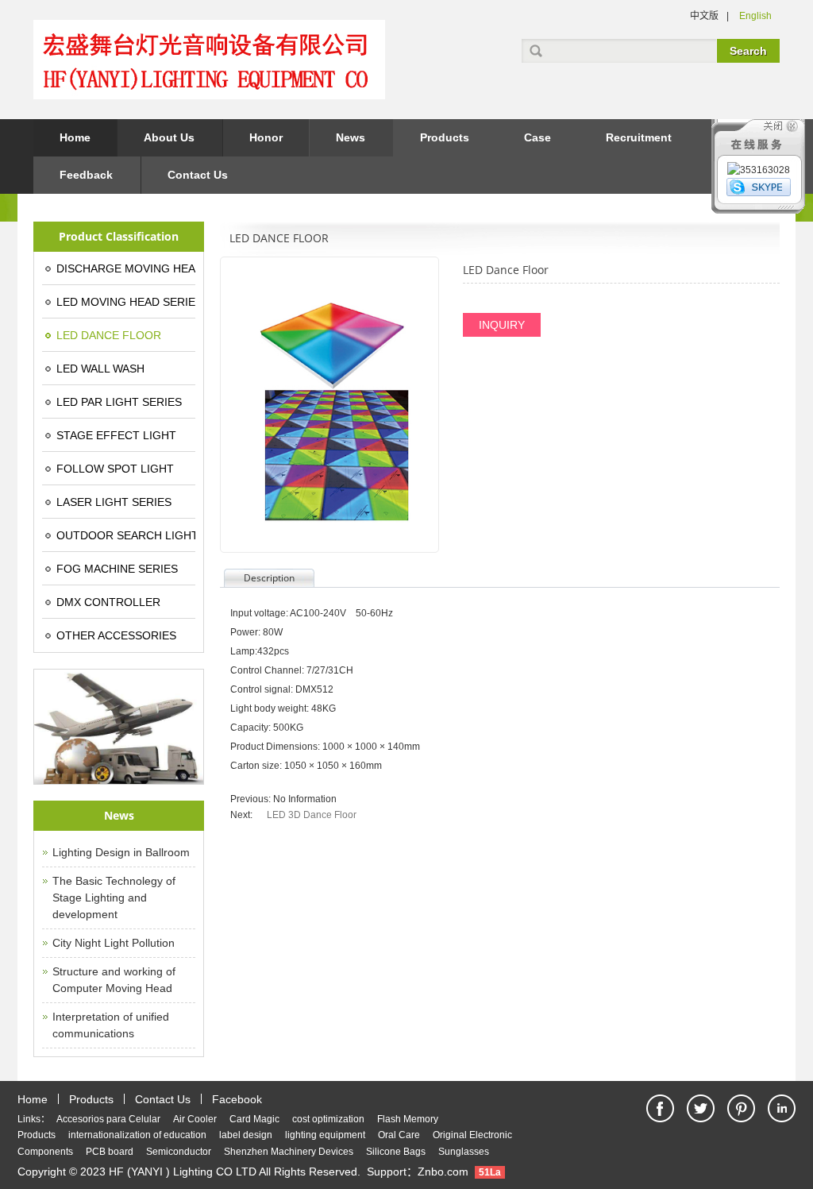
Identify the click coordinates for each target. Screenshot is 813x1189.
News (350, 137)
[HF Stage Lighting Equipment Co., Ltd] (209, 91)
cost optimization (328, 1119)
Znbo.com (443, 1171)
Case (537, 137)
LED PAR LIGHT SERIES (119, 402)
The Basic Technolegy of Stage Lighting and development (113, 897)
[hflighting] (758, 188)
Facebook (237, 1099)
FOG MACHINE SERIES (117, 568)
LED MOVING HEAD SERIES (125, 301)
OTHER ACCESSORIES (116, 635)
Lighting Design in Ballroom (121, 852)
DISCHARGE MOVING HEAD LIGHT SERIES (125, 268)
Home (75, 137)
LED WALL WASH (100, 368)
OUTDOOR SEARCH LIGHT (125, 535)
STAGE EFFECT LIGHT (116, 435)
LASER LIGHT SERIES (113, 502)
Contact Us (198, 174)
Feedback (86, 174)
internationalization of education (137, 1135)
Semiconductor (178, 1151)
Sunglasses (463, 1151)
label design (245, 1135)
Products (444, 137)
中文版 (704, 15)
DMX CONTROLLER (108, 602)
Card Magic (254, 1119)
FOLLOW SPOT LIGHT (115, 468)
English (755, 15)
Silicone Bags (396, 1151)
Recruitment (639, 137)
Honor (266, 137)
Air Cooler (195, 1119)
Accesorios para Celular (108, 1119)
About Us (169, 137)
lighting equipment (325, 1135)
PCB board (109, 1151)
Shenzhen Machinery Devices (288, 1151)
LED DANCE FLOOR (108, 335)
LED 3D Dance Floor (311, 814)
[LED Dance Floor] (329, 404)
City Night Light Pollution (113, 942)
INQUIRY (502, 324)
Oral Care (399, 1135)
